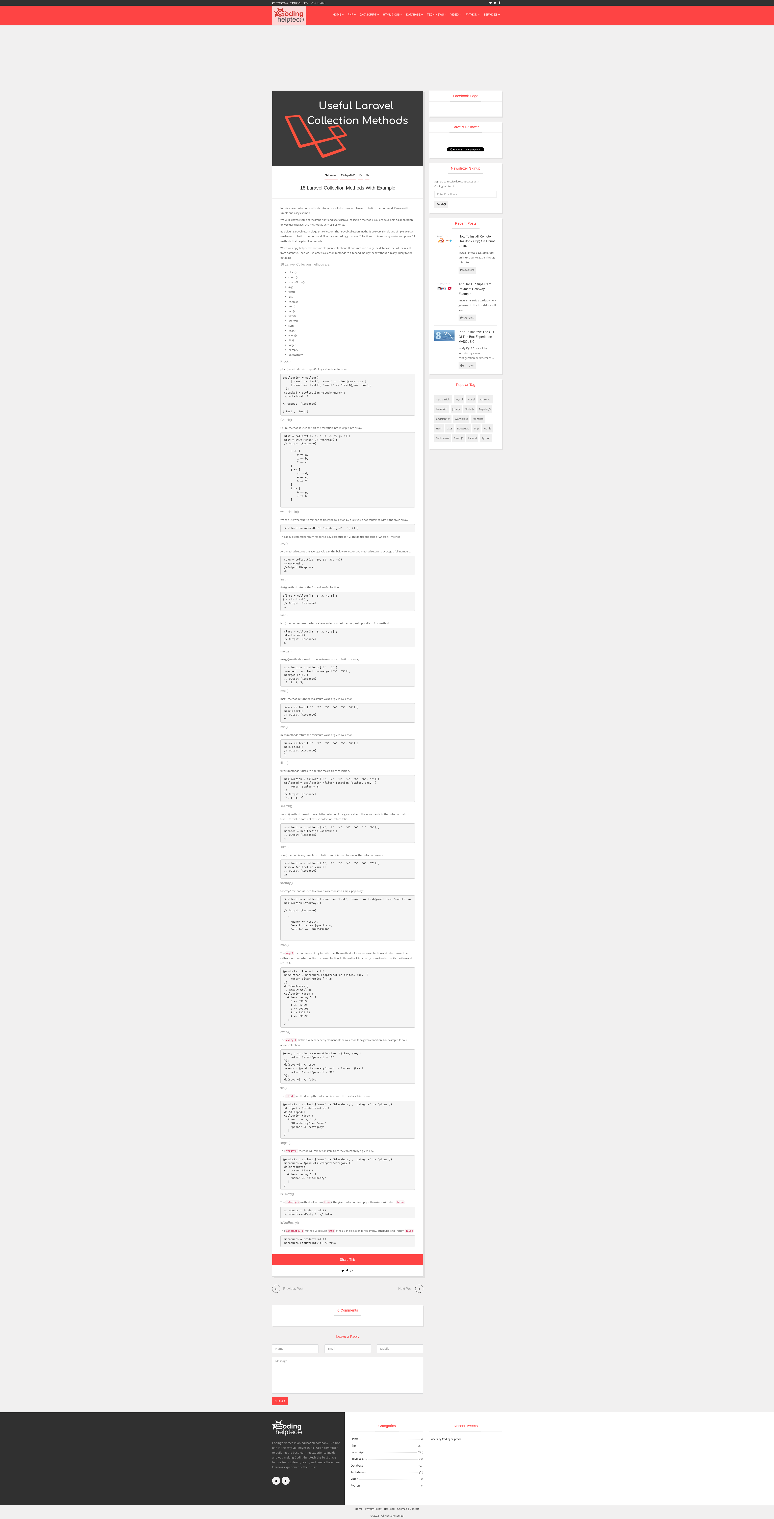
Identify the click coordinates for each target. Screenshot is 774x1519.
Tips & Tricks (443, 399)
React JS (458, 438)
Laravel (332, 175)
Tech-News (435, 14)
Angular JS (485, 409)
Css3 (449, 428)
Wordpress (461, 419)
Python (471, 14)
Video (454, 14)
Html (439, 428)
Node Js (469, 409)
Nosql (471, 399)
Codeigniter (443, 419)
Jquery (456, 409)
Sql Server (485, 399)
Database (413, 14)
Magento (478, 419)
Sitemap (402, 1509)
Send (440, 204)
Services (490, 14)
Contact (414, 1509)
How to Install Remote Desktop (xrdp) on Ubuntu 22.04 (477, 241)
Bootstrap (463, 428)
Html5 (487, 428)
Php (350, 14)
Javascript (368, 14)
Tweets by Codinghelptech (445, 1439)
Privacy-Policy (373, 1509)
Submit (280, 1401)
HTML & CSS (391, 14)
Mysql (459, 399)
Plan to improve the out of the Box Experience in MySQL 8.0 (477, 336)
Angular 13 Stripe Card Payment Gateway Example (475, 289)
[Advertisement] (387, 55)
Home (337, 14)
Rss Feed (389, 1509)
